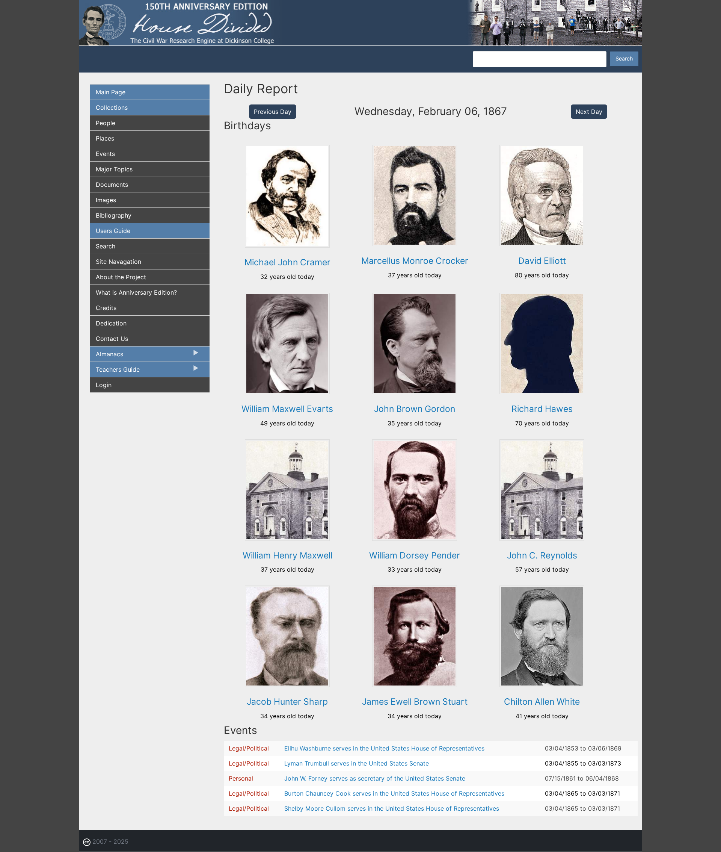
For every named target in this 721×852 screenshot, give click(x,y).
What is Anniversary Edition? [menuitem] (136, 292)
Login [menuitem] (104, 385)
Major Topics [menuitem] (114, 169)
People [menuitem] (105, 123)
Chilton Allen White (542, 701)
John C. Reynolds (542, 555)
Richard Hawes (542, 409)
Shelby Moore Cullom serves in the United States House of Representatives (391, 808)
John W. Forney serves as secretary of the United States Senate (374, 778)
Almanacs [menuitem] (106, 356)
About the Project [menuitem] (121, 277)
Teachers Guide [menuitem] (115, 371)
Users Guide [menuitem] (113, 231)
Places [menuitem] (105, 138)
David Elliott (542, 261)
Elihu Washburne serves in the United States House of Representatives (384, 748)
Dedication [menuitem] (111, 323)
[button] (287, 245)
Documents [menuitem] (112, 184)
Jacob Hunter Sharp (287, 701)
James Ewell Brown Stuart (415, 701)
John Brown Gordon (414, 409)
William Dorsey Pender (414, 555)
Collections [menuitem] (112, 107)
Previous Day (272, 111)
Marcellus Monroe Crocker (414, 261)
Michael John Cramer (287, 262)
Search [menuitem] (105, 246)
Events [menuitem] (105, 153)
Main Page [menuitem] (110, 92)
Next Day (589, 111)
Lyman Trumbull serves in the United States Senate (356, 763)
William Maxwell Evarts (287, 409)
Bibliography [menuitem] (113, 215)
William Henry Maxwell (287, 555)
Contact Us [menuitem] (112, 338)
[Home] (360, 22)
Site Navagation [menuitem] (118, 261)
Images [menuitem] (106, 200)
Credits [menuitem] (106, 308)
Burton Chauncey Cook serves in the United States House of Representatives (394, 793)
